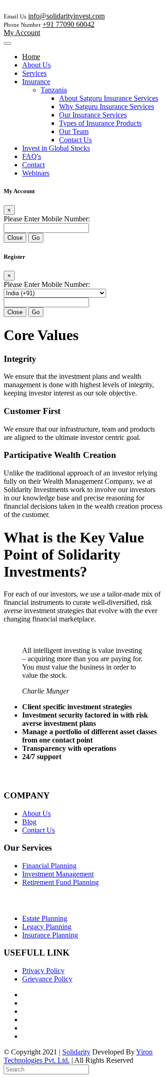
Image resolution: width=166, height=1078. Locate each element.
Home (31, 57)
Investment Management (58, 874)
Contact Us (75, 140)
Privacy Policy (43, 970)
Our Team (74, 131)
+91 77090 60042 (68, 24)
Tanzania (54, 90)
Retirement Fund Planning (60, 882)
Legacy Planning (46, 927)
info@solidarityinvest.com (66, 16)
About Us (36, 65)
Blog (29, 822)
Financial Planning (49, 866)
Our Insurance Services (93, 115)
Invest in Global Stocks (56, 148)
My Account (22, 33)
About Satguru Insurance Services (108, 98)
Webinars (35, 173)
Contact (33, 165)
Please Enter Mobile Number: (47, 219)
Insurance (36, 81)
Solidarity (76, 1052)
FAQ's (31, 156)
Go (36, 237)
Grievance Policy (47, 979)
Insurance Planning (50, 935)
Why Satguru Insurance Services (106, 106)
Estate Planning (44, 918)
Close (15, 237)
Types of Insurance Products (100, 123)
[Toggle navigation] (7, 43)
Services (34, 73)
